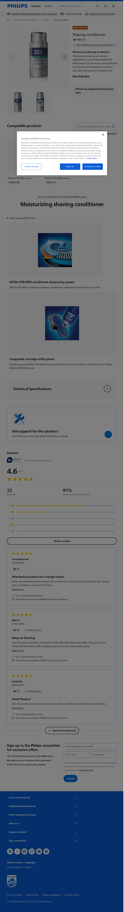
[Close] (102, 134)
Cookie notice (90, 158)
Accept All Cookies (91, 166)
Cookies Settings (30, 166)
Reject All (69, 166)
